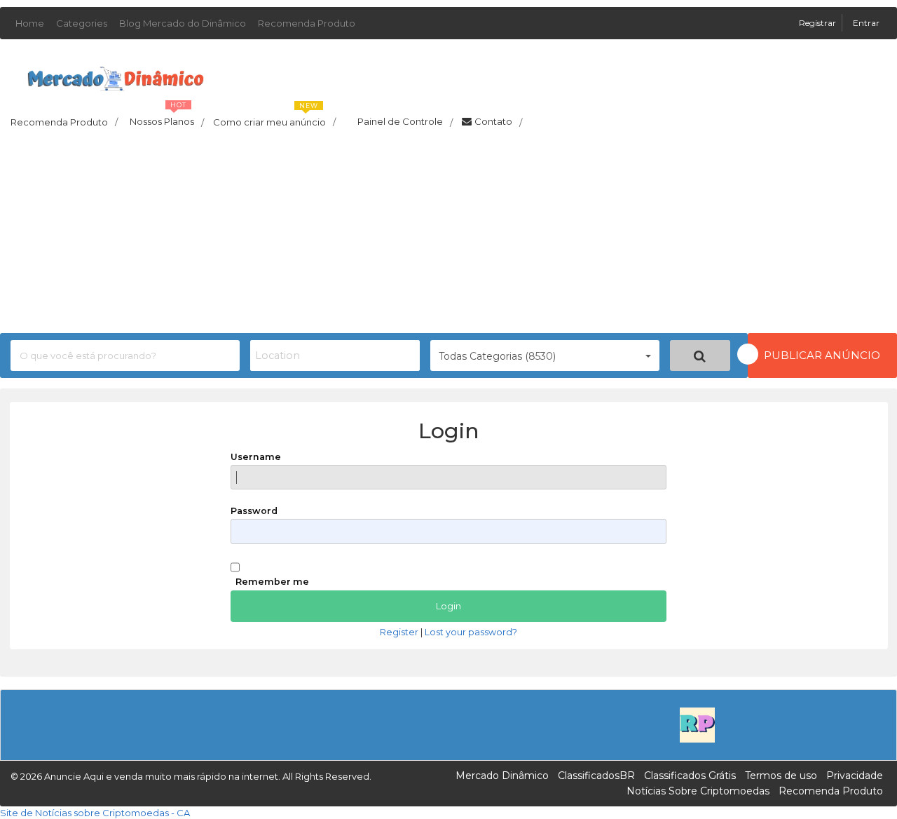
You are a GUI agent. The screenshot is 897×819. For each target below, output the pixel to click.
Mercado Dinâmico (502, 775)
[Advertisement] (448, 235)
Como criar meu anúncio (274, 118)
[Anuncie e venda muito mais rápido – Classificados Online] (116, 75)
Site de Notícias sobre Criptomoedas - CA (95, 812)
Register (399, 632)
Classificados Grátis (690, 775)
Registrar (818, 23)
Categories (81, 23)
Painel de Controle (405, 122)
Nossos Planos (167, 117)
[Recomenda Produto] (697, 723)
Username (256, 457)
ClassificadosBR (596, 775)
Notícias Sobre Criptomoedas (697, 791)
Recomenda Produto (306, 23)
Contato (498, 122)
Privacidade (854, 775)
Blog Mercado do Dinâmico (182, 23)
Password (254, 511)
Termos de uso (781, 775)
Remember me (272, 581)
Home (29, 23)
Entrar (866, 23)
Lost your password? (471, 632)
